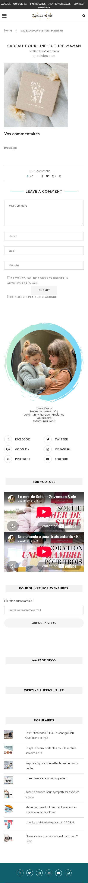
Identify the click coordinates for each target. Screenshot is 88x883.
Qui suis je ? (20, 3)
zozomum (51, 51)
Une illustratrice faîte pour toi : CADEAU (50, 822)
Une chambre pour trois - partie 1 (46, 778)
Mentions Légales (59, 3)
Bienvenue (44, 7)
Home (8, 30)
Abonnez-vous (44, 623)
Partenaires (38, 3)
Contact (79, 3)
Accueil (5, 3)
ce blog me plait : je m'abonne (33, 297)
